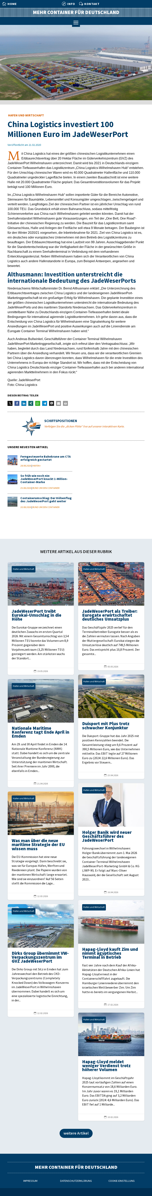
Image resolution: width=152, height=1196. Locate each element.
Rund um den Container (45, 488)
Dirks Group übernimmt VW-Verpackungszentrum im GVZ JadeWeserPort (41, 960)
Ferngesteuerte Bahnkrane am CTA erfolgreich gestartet (45, 458)
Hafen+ (36, 465)
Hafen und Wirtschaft (26, 115)
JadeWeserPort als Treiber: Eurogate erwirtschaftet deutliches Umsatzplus (111, 616)
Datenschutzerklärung (76, 1181)
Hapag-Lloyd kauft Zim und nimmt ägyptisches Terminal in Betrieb (111, 954)
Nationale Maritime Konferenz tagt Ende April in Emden (41, 733)
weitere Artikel (76, 1133)
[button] (10, 403)
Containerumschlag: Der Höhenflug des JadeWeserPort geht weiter (46, 499)
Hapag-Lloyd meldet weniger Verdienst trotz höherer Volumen (111, 1067)
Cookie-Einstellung (121, 1181)
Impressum (30, 1181)
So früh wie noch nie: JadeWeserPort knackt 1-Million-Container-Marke (44, 479)
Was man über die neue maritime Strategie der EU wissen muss (41, 846)
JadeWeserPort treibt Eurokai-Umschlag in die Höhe (41, 618)
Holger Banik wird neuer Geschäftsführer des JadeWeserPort (111, 839)
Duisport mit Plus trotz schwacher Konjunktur (111, 727)
